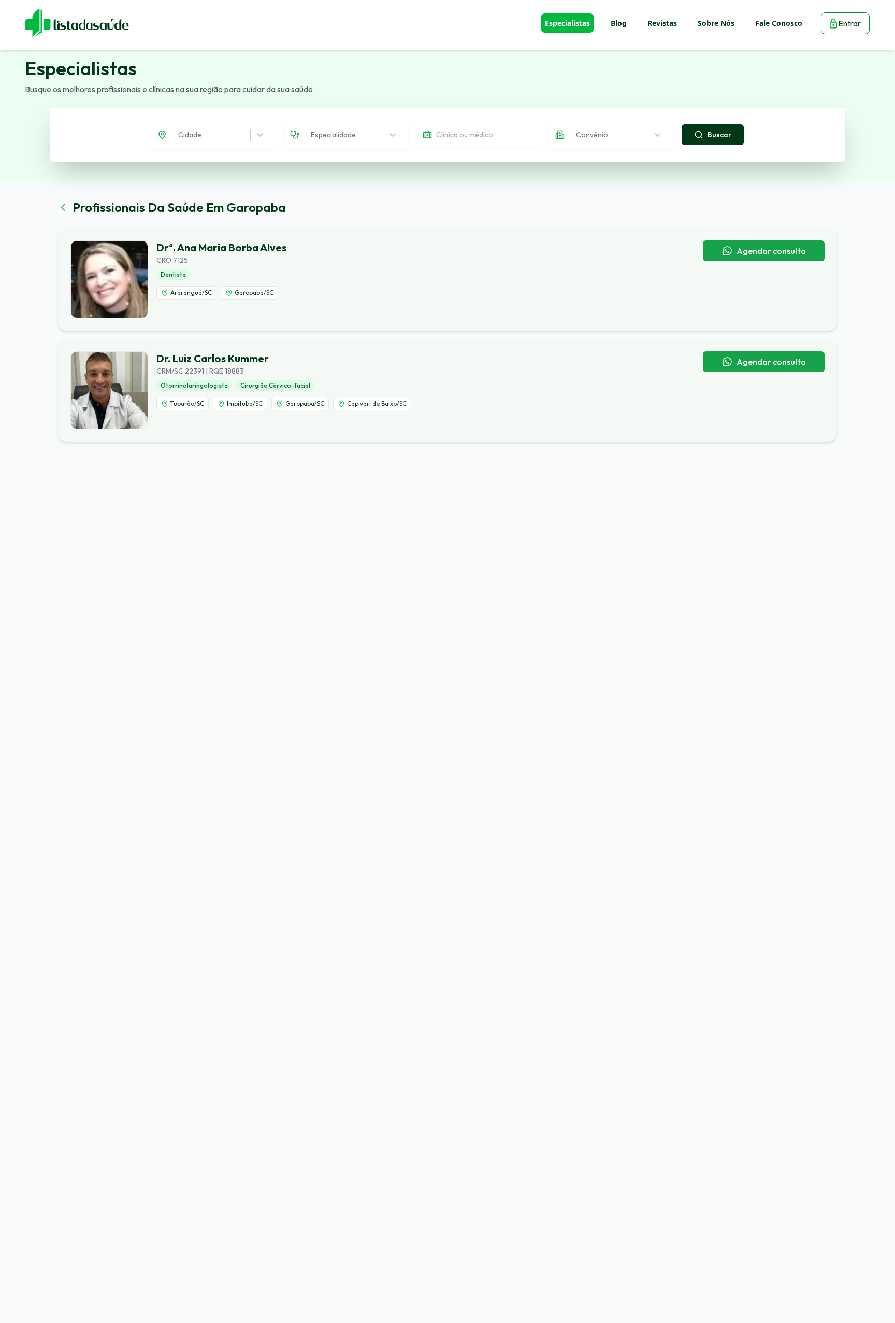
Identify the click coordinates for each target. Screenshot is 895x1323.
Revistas (662, 23)
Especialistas (567, 23)
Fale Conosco (778, 23)
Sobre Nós (716, 23)
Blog (619, 23)
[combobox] (179, 135)
